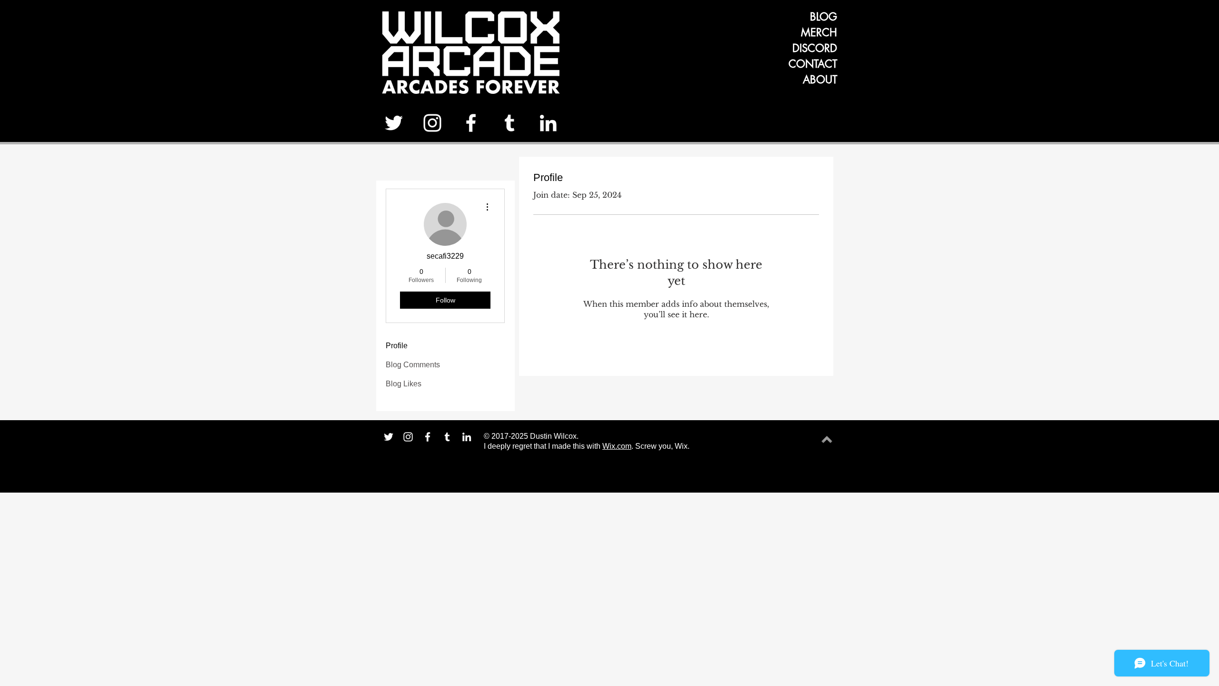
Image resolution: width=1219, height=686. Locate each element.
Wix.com (616, 446)
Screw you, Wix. (662, 446)
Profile (397, 346)
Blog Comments (413, 365)
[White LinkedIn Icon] (548, 123)
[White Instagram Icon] (432, 123)
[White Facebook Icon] (471, 123)
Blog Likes (403, 384)
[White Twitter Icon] (394, 123)
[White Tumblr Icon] (509, 123)
